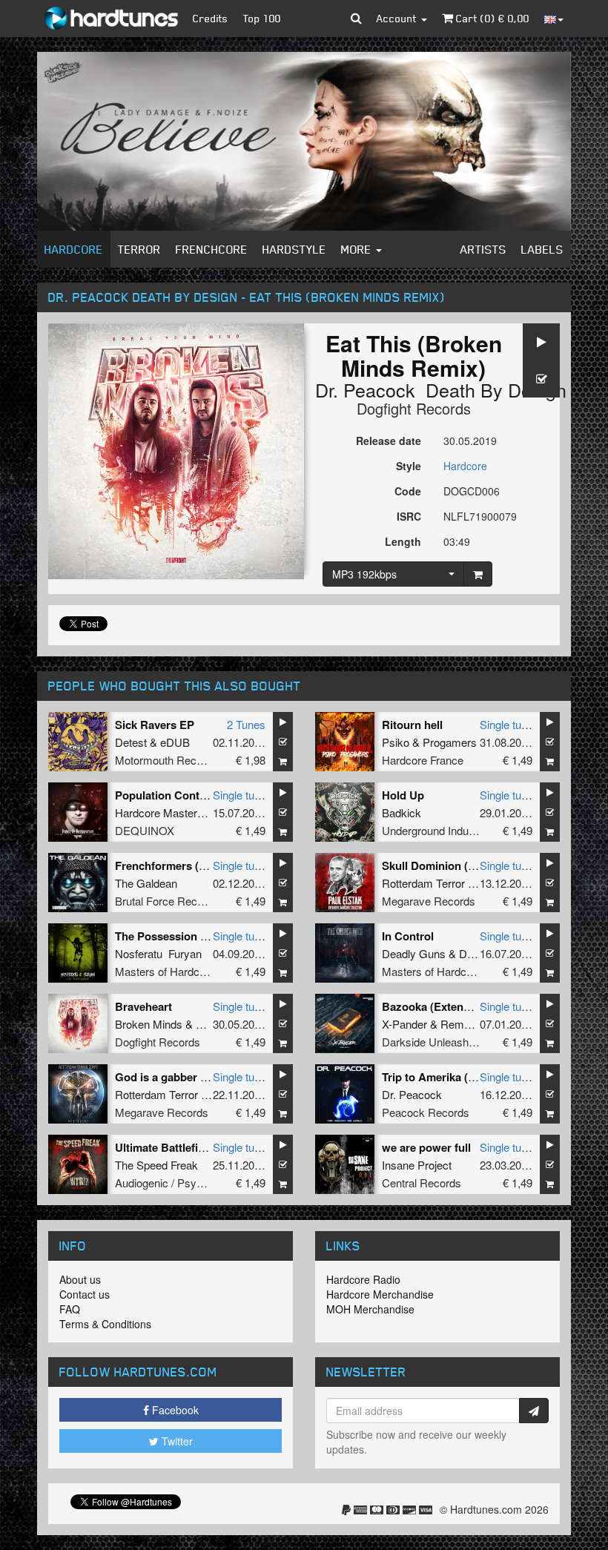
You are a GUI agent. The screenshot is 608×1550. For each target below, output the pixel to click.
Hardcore (73, 249)
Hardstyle (294, 249)
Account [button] (398, 18)
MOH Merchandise (370, 1309)
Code (407, 491)
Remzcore (466, 1024)
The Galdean (146, 883)
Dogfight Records (414, 408)
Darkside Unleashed (431, 1041)
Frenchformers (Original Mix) (190, 865)
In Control (408, 936)
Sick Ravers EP (154, 724)
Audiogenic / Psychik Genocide (190, 1182)
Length (403, 541)
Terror (139, 249)
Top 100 (262, 18)
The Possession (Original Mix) (193, 936)
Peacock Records (425, 1112)
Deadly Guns (414, 953)
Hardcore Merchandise (380, 1294)
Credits (210, 18)
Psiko (395, 742)
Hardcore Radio (363, 1279)
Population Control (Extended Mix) (204, 795)
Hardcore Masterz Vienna (177, 812)
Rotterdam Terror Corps (440, 883)
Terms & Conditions (105, 1323)
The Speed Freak (156, 1165)
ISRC (409, 516)
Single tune (506, 724)
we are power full (426, 1147)
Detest (131, 742)
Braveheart (143, 1006)
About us (80, 1279)
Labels (542, 249)
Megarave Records (428, 900)
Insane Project (417, 1165)
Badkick (401, 812)
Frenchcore (212, 249)
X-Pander (404, 1024)
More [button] (357, 249)
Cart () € (491, 18)
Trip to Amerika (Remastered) (458, 1077)
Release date (388, 440)
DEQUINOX (144, 830)
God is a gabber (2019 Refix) (188, 1077)
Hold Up (403, 795)
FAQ (69, 1309)
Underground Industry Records (457, 830)
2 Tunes (246, 724)
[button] (356, 18)
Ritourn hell (412, 724)
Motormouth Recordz (166, 760)
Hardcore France (422, 760)
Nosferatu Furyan (158, 953)
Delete (474, 953)
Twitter (176, 1441)
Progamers (450, 742)
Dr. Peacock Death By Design (440, 389)
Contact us (84, 1294)
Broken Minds (148, 1024)
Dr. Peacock (412, 1094)
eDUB (175, 742)
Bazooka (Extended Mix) (445, 1006)
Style (408, 465)
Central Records (421, 1182)
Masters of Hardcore (165, 971)
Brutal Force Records (167, 900)
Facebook (174, 1409)
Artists (483, 249)
